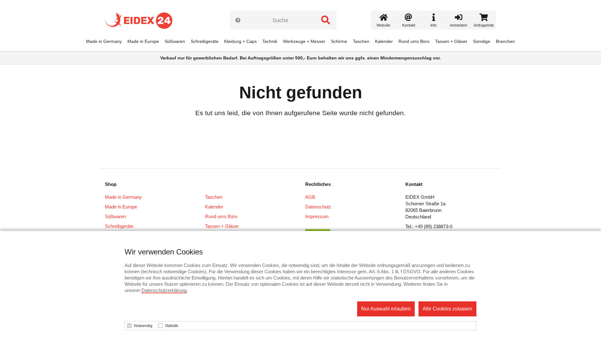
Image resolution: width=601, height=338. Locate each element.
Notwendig (143, 326)
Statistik (171, 326)
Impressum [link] (317, 216)
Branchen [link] (505, 41)
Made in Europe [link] (143, 41)
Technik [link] (269, 41)
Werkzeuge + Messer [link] (304, 41)
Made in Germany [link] (104, 41)
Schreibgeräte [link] (204, 41)
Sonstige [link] (481, 41)
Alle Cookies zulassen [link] (447, 308)
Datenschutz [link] (318, 206)
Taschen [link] (361, 41)
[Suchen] (325, 20)
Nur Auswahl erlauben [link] (386, 308)
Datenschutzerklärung (164, 290)
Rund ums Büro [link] (413, 41)
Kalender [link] (384, 41)
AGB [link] (310, 197)
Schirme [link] (339, 41)
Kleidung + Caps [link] (240, 41)
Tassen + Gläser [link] (451, 41)
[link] (141, 20)
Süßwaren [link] (175, 41)
